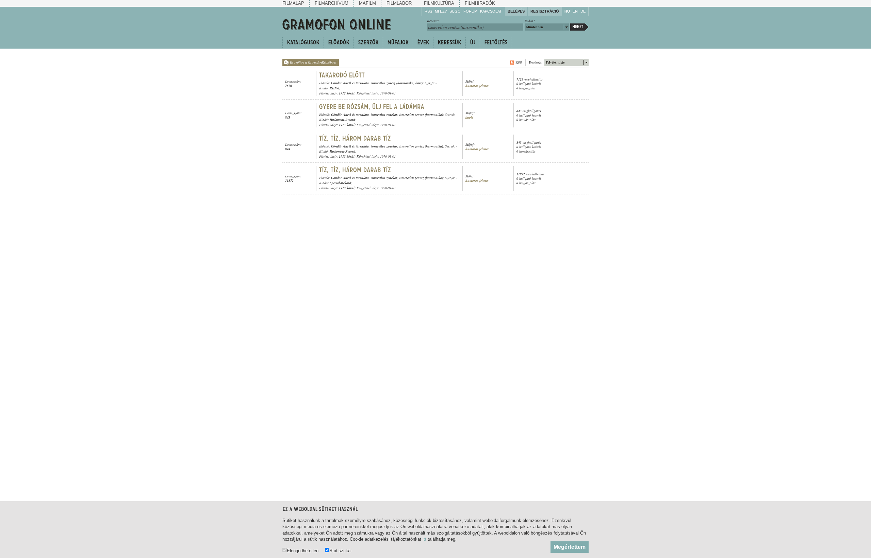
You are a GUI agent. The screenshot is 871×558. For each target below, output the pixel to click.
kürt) (419, 83)
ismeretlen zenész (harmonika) (421, 114)
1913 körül (347, 124)
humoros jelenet (477, 86)
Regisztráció (544, 11)
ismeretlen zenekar (384, 114)
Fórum (470, 11)
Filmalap (293, 3)
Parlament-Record (342, 119)
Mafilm (367, 3)
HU (567, 11)
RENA (334, 88)
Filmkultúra (439, 3)
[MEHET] (579, 27)
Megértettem (570, 547)
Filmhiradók (480, 3)
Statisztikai (340, 550)
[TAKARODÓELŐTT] (342, 75)
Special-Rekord (340, 182)
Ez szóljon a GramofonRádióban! (313, 62)
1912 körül (347, 93)
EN (575, 11)
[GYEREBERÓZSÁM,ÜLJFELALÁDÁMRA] (372, 106)
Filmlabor (399, 3)
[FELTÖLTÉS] (496, 42)
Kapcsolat (491, 11)
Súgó (455, 11)
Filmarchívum (331, 3)
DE (583, 11)
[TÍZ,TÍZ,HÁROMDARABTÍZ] (355, 138)
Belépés (516, 11)
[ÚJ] (472, 42)
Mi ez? (441, 11)
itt (424, 539)
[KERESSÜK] (449, 42)
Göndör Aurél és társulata (350, 83)
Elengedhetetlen (302, 550)
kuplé (469, 117)
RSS (428, 11)
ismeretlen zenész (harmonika (392, 83)
